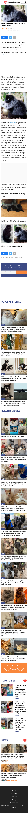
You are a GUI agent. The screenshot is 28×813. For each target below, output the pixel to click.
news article (14, 258)
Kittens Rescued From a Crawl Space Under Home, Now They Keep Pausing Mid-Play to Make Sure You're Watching (13, 508)
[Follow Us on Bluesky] (18, 669)
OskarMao (12, 123)
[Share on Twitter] (10, 37)
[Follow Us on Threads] (22, 669)
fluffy (8, 258)
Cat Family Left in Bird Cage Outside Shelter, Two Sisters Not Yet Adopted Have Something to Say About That (12, 756)
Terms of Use (14, 803)
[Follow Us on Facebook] (5, 669)
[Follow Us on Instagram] (14, 669)
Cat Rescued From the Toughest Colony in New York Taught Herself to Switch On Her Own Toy (13, 459)
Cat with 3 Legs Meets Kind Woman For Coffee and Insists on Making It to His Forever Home (13, 354)
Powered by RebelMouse (24, 3)
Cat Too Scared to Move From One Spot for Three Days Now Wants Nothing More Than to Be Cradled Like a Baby (20, 707)
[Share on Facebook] (4, 37)
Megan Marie (10, 761)
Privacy (14, 800)
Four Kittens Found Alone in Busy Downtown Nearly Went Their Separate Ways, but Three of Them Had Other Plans (13, 633)
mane (3, 260)
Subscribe (21, 272)
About (14, 791)
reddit (3, 55)
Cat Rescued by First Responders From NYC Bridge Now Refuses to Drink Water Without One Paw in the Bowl (13, 403)
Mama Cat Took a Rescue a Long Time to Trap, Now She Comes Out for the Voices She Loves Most (13, 582)
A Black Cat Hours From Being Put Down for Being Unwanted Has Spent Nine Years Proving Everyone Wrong (13, 533)
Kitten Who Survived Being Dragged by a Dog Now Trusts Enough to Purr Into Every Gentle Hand (13, 484)
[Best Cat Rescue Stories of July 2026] (14, 426)
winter (21, 258)
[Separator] (14, 37)
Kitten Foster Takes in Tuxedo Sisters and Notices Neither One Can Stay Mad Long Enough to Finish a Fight (14, 378)
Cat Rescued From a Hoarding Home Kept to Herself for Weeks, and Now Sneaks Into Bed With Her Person (14, 607)
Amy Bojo (4, 28)
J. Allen (9, 780)
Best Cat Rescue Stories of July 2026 (12, 436)
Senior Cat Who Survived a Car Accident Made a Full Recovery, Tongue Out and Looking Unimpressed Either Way (13, 329)
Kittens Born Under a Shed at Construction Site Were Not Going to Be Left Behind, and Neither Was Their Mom (21, 690)
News (3, 324)
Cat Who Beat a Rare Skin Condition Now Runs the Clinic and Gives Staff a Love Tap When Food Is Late (13, 558)
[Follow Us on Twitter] (9, 669)
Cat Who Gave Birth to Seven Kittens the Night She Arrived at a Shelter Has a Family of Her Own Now (13, 775)
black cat (4, 258)
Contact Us (14, 797)
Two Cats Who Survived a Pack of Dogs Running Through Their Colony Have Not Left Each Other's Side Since (20, 724)
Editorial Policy (14, 794)
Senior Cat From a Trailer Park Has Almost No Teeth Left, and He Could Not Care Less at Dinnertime (13, 658)
